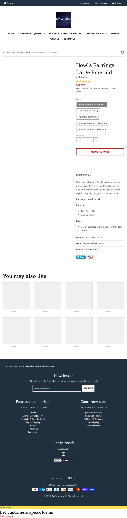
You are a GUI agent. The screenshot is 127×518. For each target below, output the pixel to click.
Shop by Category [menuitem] (94, 33)
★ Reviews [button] (5, 507)
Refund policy (93, 422)
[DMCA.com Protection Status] (63, 461)
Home (33, 412)
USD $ (69, 478)
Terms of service (93, 425)
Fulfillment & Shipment (88, 243)
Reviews (33, 425)
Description (82, 175)
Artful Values (82, 77)
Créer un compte (100, 3)
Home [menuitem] (11, 33)
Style (78, 100)
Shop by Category (32, 422)
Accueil (6, 52)
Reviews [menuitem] (115, 33)
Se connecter (85, 3)
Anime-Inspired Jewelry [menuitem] (30, 33)
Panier (118, 3)
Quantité (80, 136)
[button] (83, 81)
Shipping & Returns (93, 415)
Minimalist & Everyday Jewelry (34, 419)
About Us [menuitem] (54, 39)
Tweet (81, 257)
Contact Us (32, 432)
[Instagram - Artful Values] (122, 52)
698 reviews (6, 516)
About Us (34, 429)
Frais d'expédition (84, 88)
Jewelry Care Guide (86, 249)
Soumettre (88, 388)
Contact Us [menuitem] (70, 39)
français (55, 478)
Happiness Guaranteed (88, 237)
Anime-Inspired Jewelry (21, 52)
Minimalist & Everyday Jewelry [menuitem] (65, 33)
